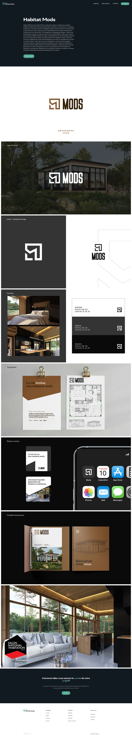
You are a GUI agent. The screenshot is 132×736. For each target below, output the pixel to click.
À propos (115, 3)
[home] (8, 4)
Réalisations (106, 3)
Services (96, 3)
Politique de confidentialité (94, 733)
